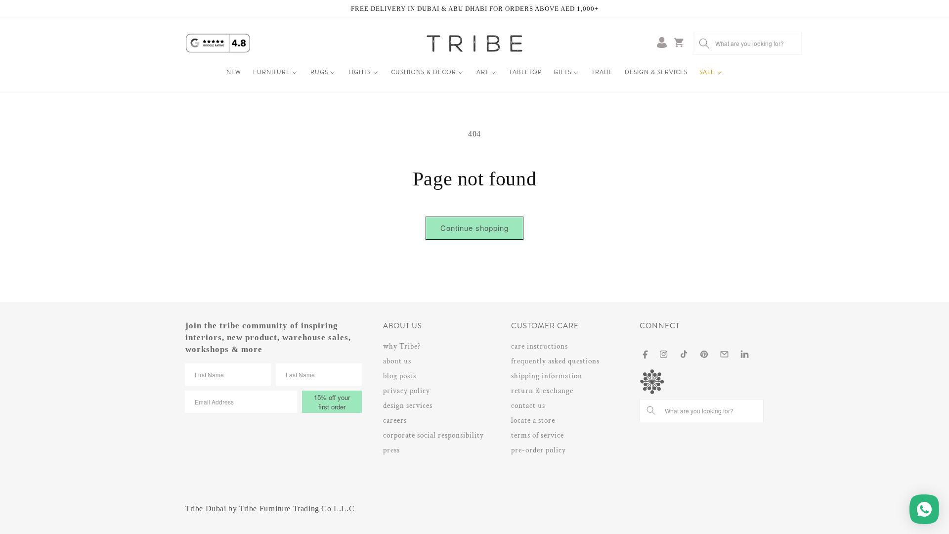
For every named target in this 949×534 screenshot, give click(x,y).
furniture (271, 72)
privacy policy (406, 391)
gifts (562, 72)
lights (359, 72)
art (482, 72)
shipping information (546, 376)
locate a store (533, 420)
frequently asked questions (555, 361)
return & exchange (542, 391)
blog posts (399, 376)
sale (707, 72)
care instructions (539, 346)
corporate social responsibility (433, 435)
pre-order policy (538, 450)
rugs (319, 72)
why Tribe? (402, 346)
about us (397, 361)
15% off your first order (332, 402)
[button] (275, 73)
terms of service (537, 435)
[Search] (704, 43)
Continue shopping (474, 227)
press (391, 450)
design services (407, 405)
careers (395, 420)
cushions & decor (423, 72)
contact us (528, 405)
